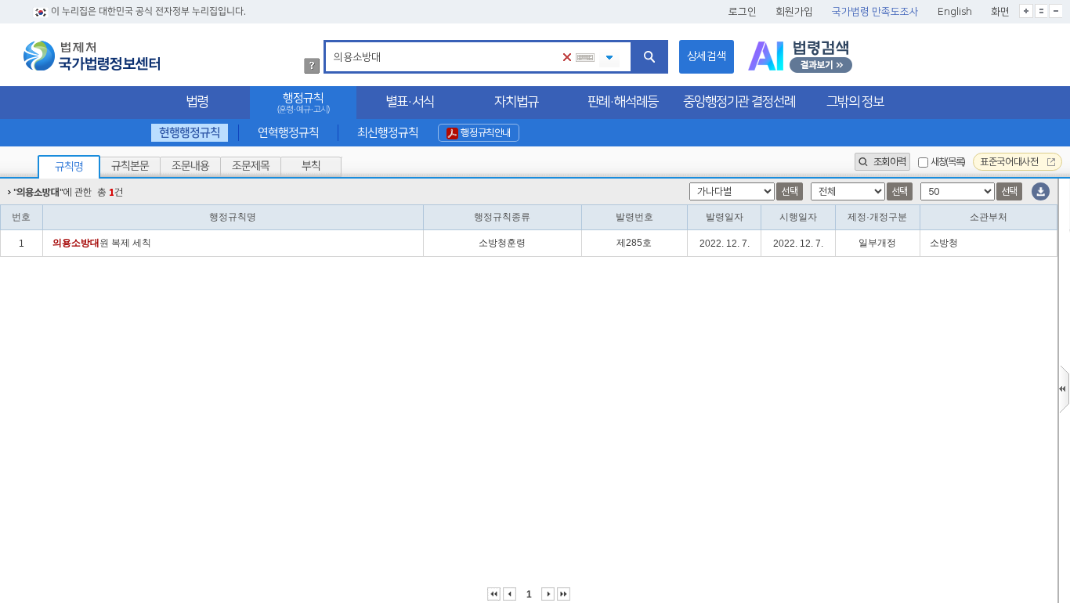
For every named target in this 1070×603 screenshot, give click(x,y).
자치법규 (516, 102)
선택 (789, 191)
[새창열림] (800, 57)
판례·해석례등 (622, 102)
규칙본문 (130, 166)
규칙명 (69, 167)
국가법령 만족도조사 (875, 11)
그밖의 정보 (855, 102)
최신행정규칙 (387, 132)
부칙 (311, 166)
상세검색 (706, 56)
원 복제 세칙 (101, 242)
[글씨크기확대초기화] (1041, 11)
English (955, 11)
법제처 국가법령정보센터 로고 (91, 55)
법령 (197, 102)
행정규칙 (303, 103)
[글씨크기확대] (1026, 11)
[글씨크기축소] (1055, 11)
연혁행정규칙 (288, 132)
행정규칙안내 (484, 133)
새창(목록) (948, 162)
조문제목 (250, 166)
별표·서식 (409, 102)
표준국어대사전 (1010, 162)
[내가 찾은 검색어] (609, 58)
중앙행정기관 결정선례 (739, 102)
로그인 (742, 11)
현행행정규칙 (189, 132)
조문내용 (190, 166)
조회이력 (888, 162)
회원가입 (794, 11)
